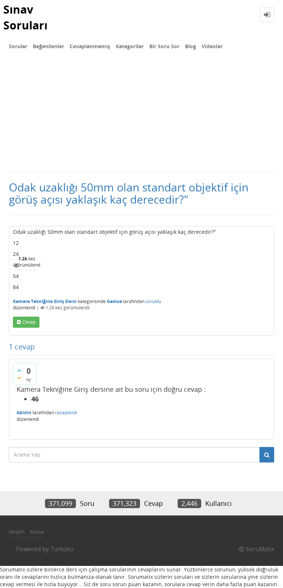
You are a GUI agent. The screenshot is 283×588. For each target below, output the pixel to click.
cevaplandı (66, 412)
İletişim (17, 531)
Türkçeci (62, 549)
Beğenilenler (48, 46)
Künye (37, 531)
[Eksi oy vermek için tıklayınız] (19, 378)
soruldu (153, 301)
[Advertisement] (141, 116)
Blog (190, 46)
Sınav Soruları (25, 17)
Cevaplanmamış (90, 46)
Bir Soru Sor (164, 46)
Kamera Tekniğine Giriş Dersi (45, 301)
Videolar (212, 46)
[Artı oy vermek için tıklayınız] (19, 370)
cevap (28, 322)
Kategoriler (130, 46)
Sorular (18, 46)
